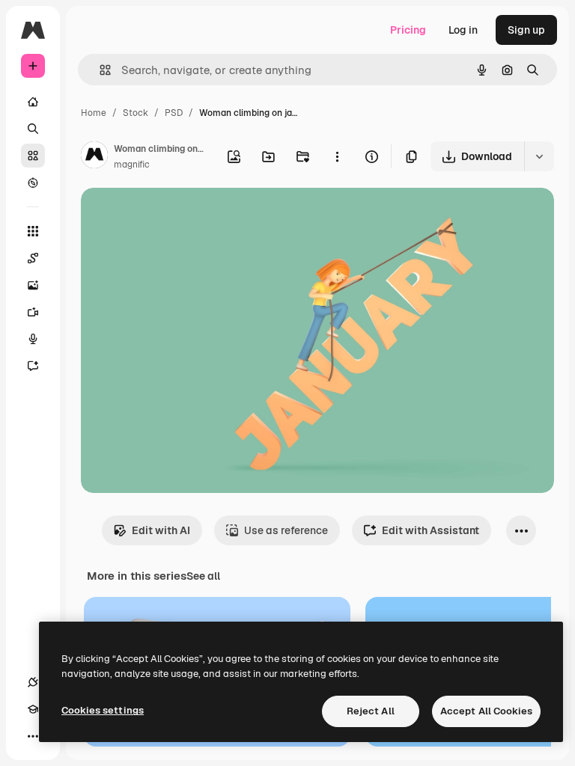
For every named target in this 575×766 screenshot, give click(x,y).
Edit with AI (161, 530)
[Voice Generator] (33, 339)
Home (93, 113)
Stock (135, 113)
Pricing (408, 30)
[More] (33, 736)
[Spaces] (33, 258)
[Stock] (33, 156)
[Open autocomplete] (99, 70)
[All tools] (33, 231)
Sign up (526, 30)
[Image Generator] (33, 285)
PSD (174, 113)
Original (177, 216)
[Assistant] (33, 366)
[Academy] (33, 709)
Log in (463, 30)
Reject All (371, 711)
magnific (132, 165)
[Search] (33, 129)
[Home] (33, 102)
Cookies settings (102, 710)
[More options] (337, 156)
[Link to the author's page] (94, 157)
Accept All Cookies (486, 711)
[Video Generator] (33, 312)
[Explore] (33, 182)
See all (203, 576)
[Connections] (33, 682)
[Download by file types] (539, 156)
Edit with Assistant (430, 530)
